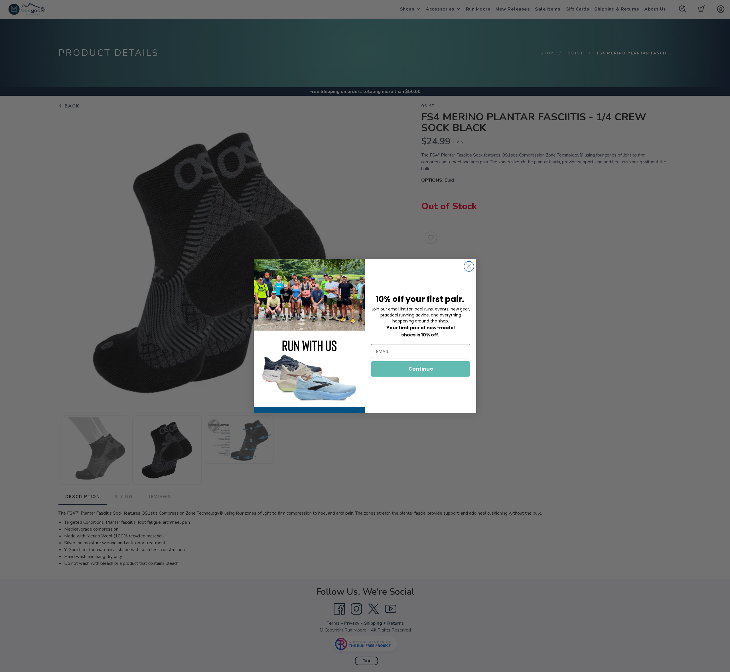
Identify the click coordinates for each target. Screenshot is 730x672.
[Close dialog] (469, 266)
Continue (420, 368)
